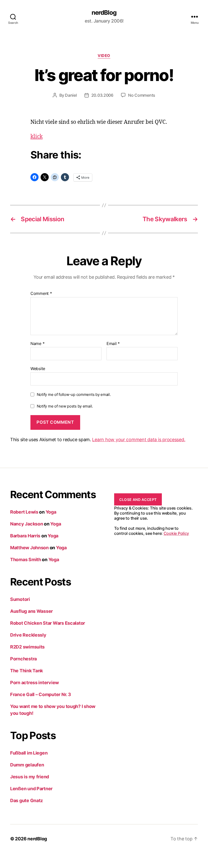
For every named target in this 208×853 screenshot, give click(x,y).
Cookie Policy (176, 533)
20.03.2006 (102, 95)
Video (104, 55)
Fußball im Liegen (28, 753)
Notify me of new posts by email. (65, 406)
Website (37, 368)
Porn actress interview (34, 682)
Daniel (71, 95)
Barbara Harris (25, 535)
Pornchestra (23, 658)
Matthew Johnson (29, 547)
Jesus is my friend (29, 776)
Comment (41, 293)
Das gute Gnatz (26, 800)
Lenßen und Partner (31, 788)
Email (113, 343)
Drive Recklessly (28, 635)
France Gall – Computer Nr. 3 (40, 694)
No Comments (141, 95)
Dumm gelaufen (27, 764)
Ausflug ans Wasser (31, 611)
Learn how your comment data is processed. (138, 439)
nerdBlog (104, 13)
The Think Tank (26, 670)
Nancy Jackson (26, 523)
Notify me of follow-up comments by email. (74, 394)
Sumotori (20, 599)
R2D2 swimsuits (27, 646)
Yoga (51, 512)
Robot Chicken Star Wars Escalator (47, 623)
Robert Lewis (24, 512)
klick (36, 136)
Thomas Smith (25, 559)
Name (37, 343)
